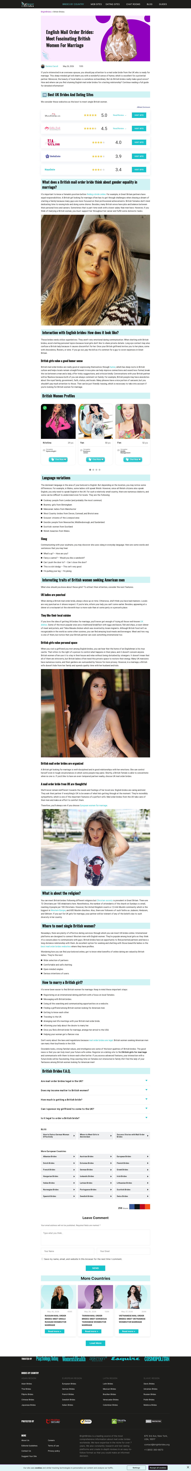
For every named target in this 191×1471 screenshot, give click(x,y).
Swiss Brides (122, 1196)
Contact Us (26, 1451)
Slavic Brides (149, 1384)
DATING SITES (113, 4)
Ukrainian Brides (150, 1389)
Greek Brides (122, 1170)
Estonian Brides (87, 1163)
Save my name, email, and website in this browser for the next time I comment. (83, 1259)
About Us (25, 1440)
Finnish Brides (123, 1163)
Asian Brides (26, 1384)
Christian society (105, 900)
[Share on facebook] (131, 1206)
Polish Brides (149, 1399)
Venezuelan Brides (110, 1399)
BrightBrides (46, 12)
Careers (51, 1440)
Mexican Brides (109, 1389)
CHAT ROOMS (133, 4)
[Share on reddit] (147, 1206)
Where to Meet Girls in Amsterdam (89, 1136)
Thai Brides (26, 1389)
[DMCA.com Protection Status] (154, 1421)
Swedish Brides (86, 1196)
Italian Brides (49, 1183)
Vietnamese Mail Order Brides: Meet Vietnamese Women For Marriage (132, 1318)
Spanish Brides (49, 1196)
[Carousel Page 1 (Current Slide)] (90, 470)
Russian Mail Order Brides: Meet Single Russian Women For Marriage (55, 1320)
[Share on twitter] (137, 1206)
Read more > (54, 1331)
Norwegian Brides (51, 1190)
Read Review (118, 115)
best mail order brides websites (56, 946)
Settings (136, 1468)
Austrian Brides (86, 1156)
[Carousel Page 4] (99, 470)
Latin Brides (108, 1384)
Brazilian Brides (109, 1394)
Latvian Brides (86, 1183)
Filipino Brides (27, 1394)
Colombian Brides (110, 1405)
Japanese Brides (28, 1405)
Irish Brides (122, 1176)
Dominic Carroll (52, 66)
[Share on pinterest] (142, 1206)
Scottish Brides (123, 1190)
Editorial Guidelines (29, 1446)
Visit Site (139, 115)
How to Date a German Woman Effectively (56, 1136)
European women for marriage (93, 805)
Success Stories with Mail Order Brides (131, 1136)
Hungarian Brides (50, 1176)
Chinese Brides (27, 1399)
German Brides (86, 1170)
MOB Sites (96, 4)
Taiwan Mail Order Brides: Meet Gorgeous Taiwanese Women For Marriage (94, 1320)
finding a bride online (96, 194)
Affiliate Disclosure (143, 107)
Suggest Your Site (29, 1456)
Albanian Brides (50, 1156)
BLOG (149, 4)
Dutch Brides (48, 1163)
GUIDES (163, 4)
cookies (38, 1468)
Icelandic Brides (87, 1176)
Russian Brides (150, 1394)
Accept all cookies (158, 1468)
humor (112, 367)
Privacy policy (54, 1451)
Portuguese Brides (88, 1190)
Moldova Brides (150, 1405)
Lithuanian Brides (124, 1183)
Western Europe (58, 910)
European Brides (124, 1156)
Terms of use (53, 1446)
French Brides (49, 1170)
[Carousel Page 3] (96, 470)
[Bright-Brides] (27, 4)
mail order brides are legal (101, 1040)
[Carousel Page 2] (93, 470)
